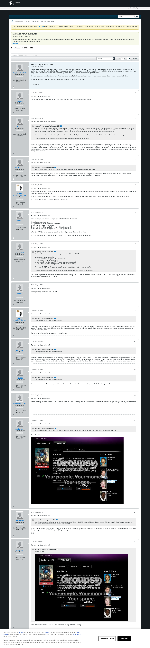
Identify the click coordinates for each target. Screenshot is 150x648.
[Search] (137, 16)
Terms (47, 632)
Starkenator (19, 168)
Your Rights (77, 634)
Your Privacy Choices (107, 638)
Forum (29, 21)
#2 (135, 93)
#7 (135, 244)
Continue (124, 638)
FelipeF (20, 220)
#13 (135, 420)
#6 (135, 212)
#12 (135, 395)
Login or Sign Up (133, 8)
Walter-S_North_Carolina (19, 194)
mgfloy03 (19, 350)
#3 (135, 118)
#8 (135, 285)
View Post (61, 126)
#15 (135, 542)
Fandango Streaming (38, 21)
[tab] (14, 55)
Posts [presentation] (15, 55)
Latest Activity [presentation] (24, 55)
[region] (75, 638)
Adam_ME (19, 550)
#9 (135, 310)
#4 (135, 159)
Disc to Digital (50, 21)
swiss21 (20, 101)
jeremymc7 (20, 521)
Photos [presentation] (34, 55)
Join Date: (16, 80)
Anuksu (20, 127)
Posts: (18, 82)
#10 (135, 342)
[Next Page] (129, 58)
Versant (20, 632)
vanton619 (20, 252)
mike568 (20, 378)
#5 (135, 185)
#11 (135, 369)
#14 (135, 512)
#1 (135, 64)
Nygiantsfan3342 (19, 73)
